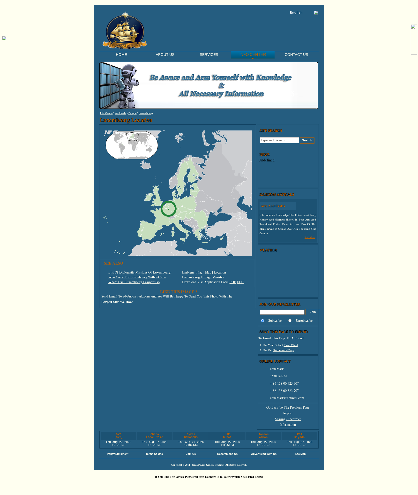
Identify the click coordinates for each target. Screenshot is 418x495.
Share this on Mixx (210, 484)
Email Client (291, 345)
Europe (132, 113)
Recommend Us (227, 453)
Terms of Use (154, 453)
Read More (310, 237)
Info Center (106, 113)
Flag (199, 272)
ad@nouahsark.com (136, 296)
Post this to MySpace (283, 484)
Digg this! (152, 484)
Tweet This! (166, 484)
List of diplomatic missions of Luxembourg (139, 272)
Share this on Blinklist (239, 484)
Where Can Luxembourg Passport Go (134, 282)
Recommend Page (283, 350)
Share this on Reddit (181, 484)
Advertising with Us (263, 453)
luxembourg (146, 113)
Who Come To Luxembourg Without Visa (137, 277)
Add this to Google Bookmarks (137, 484)
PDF (233, 282)
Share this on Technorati (224, 484)
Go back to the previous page (287, 407)
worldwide (120, 113)
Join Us (191, 453)
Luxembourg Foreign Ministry (203, 277)
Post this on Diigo (253, 484)
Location (220, 272)
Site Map (300, 453)
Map (208, 272)
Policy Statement (117, 453)
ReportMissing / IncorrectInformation (288, 419)
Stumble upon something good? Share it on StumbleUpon (195, 484)
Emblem (188, 272)
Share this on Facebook (268, 484)
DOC (240, 282)
